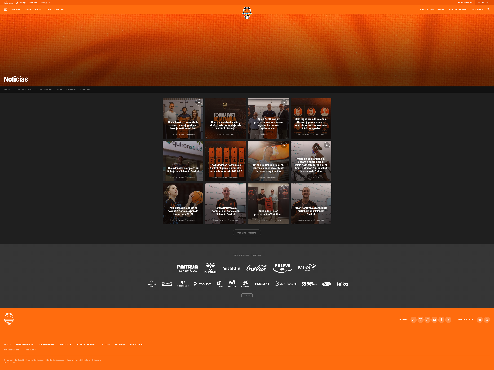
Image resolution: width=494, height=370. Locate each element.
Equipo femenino (45, 89)
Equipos (28, 9)
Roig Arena (477, 9)
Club (59, 89)
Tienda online (137, 344)
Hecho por (10, 362)
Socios (38, 9)
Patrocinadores (12, 350)
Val (483, 2)
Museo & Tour (427, 9)
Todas (7, 89)
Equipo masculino (23, 89)
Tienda (48, 9)
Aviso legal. (30, 360)
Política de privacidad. (42, 360)
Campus (440, 9)
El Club (7, 344)
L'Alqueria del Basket (458, 9)
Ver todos (247, 295)
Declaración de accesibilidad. (75, 360)
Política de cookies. (57, 360)
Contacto (30, 350)
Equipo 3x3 (71, 89)
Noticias (106, 344)
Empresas (59, 9)
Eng (487, 2)
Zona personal (465, 2)
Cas (478, 2)
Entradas (15, 9)
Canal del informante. (93, 360)
